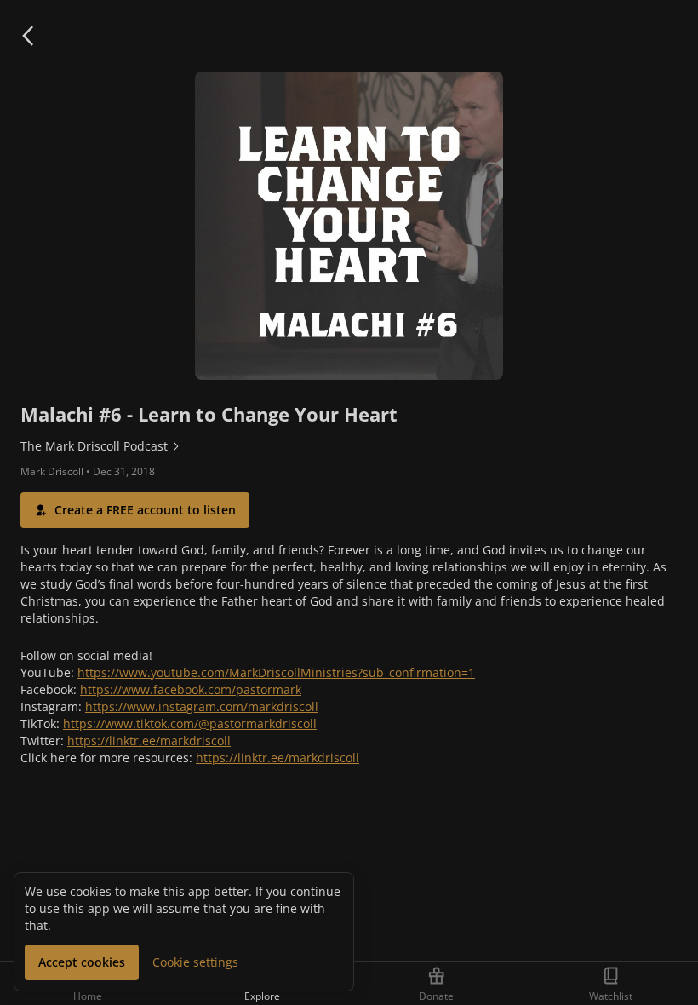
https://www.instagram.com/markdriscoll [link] (201, 706)
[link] (349, 446)
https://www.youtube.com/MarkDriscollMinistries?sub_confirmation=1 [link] (276, 672)
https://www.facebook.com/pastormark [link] (190, 689)
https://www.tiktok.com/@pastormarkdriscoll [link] (190, 723)
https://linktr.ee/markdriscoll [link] (149, 740)
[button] (27, 35)
